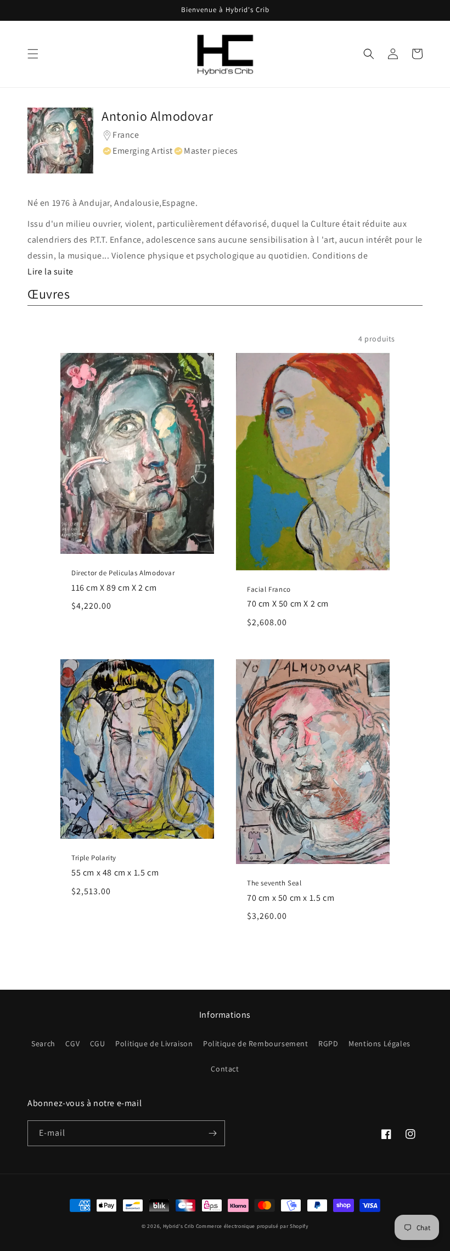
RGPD (328, 1043)
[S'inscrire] (212, 1133)
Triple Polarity (93, 858)
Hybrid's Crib (178, 1226)
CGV (72, 1043)
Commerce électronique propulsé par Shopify (252, 1226)
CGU (97, 1043)
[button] (33, 54)
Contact (225, 1069)
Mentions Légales (379, 1043)
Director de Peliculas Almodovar (123, 573)
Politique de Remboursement (255, 1043)
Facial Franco (269, 589)
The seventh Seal (274, 883)
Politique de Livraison (154, 1043)
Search (43, 1043)
